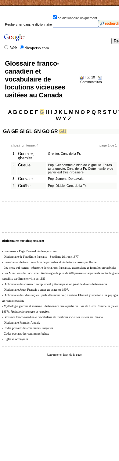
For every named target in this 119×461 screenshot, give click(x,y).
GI (22, 131)
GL (29, 131)
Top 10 (90, 77)
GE (14, 131)
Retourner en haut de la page (64, 354)
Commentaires (91, 82)
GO (45, 131)
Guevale (25, 179)
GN (37, 131)
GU (63, 131)
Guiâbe (24, 186)
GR (54, 131)
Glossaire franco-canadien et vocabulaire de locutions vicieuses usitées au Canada (35, 79)
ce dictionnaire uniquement (77, 18)
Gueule (24, 165)
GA (6, 131)
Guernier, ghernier (26, 156)
